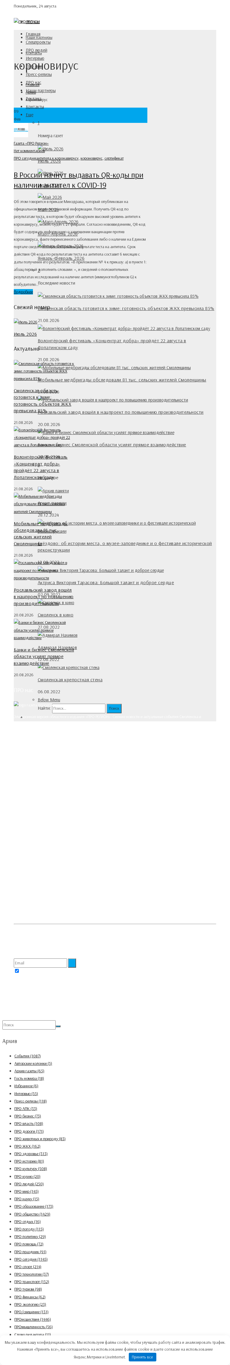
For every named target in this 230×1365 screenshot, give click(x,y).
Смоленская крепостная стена (70, 679)
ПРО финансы (30, 1297)
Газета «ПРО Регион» (31, 143)
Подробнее (23, 291)
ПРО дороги (29, 1131)
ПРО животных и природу (40, 1138)
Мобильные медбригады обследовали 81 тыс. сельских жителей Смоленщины (122, 380)
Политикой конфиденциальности (75, 971)
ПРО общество (32, 1214)
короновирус (91, 158)
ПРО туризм (28, 1289)
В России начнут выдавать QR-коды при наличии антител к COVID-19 (78, 180)
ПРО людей (36, 50)
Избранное (26, 1085)
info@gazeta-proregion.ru (47, 815)
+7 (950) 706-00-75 (42, 807)
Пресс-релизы (39, 74)
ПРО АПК (25, 1108)
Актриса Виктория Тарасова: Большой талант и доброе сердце (106, 582)
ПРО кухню (27, 1176)
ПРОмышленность (33, 1326)
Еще (29, 114)
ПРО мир (26, 1191)
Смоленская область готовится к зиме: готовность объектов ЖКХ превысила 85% (126, 308)
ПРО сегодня (25, 158)
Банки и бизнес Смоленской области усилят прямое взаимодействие (112, 445)
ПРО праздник (30, 1251)
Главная (33, 34)
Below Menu (49, 700)
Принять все (142, 1357)
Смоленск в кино (56, 615)
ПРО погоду (29, 1229)
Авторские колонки (33, 1063)
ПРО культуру (30, 1168)
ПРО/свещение (31, 1311)
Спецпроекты (38, 42)
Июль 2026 (25, 334)
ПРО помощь (28, 1244)
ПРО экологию (30, 1304)
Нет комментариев (29, 150)
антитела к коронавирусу (57, 158)
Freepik (30, 932)
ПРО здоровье (31, 1153)
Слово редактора (32, 1334)
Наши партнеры (41, 90)
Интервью (26, 1093)
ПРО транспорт (31, 1281)
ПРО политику (30, 1236)
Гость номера (29, 1078)
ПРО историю (29, 1161)
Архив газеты (29, 1071)
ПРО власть (28, 1123)
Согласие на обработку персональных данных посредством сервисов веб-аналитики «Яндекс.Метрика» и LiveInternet (114, 915)
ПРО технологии (31, 1274)
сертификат (114, 158)
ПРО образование (33, 1206)
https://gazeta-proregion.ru (49, 822)
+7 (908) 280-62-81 (42, 800)
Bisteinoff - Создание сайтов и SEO (69, 1016)
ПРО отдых (27, 1221)
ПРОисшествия (32, 1319)
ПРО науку (26, 1198)
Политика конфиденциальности (41, 903)
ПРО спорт (27, 1266)
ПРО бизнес (27, 1116)
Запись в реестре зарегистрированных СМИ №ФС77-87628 (64, 861)
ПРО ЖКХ (27, 1146)
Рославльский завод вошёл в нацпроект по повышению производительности (121, 412)
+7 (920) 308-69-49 (42, 777)
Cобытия (27, 1056)
